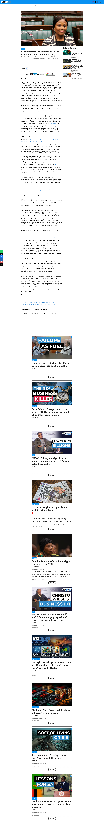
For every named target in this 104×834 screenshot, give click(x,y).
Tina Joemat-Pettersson (54, 313)
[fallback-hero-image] (67, 52)
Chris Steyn (34, 760)
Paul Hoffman (24, 313)
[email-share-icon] (1, 262)
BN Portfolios (19, 5)
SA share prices (34, 5)
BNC (7, 5)
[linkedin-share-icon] (1, 259)
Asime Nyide (34, 670)
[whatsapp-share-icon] (1, 252)
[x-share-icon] (1, 254)
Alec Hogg (34, 368)
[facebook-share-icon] (1, 257)
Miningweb (26, 5)
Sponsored (59, 5)
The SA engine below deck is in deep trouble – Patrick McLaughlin (39, 302)
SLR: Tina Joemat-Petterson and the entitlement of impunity (42, 237)
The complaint (54, 123)
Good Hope (53, 5)
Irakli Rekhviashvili (36, 417)
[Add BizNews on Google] (41, 74)
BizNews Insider (68, 5)
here (32, 185)
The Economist (37, 513)
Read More (52, 377)
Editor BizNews (24, 63)
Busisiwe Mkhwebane (34, 313)
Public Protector (44, 313)
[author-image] (32, 513)
